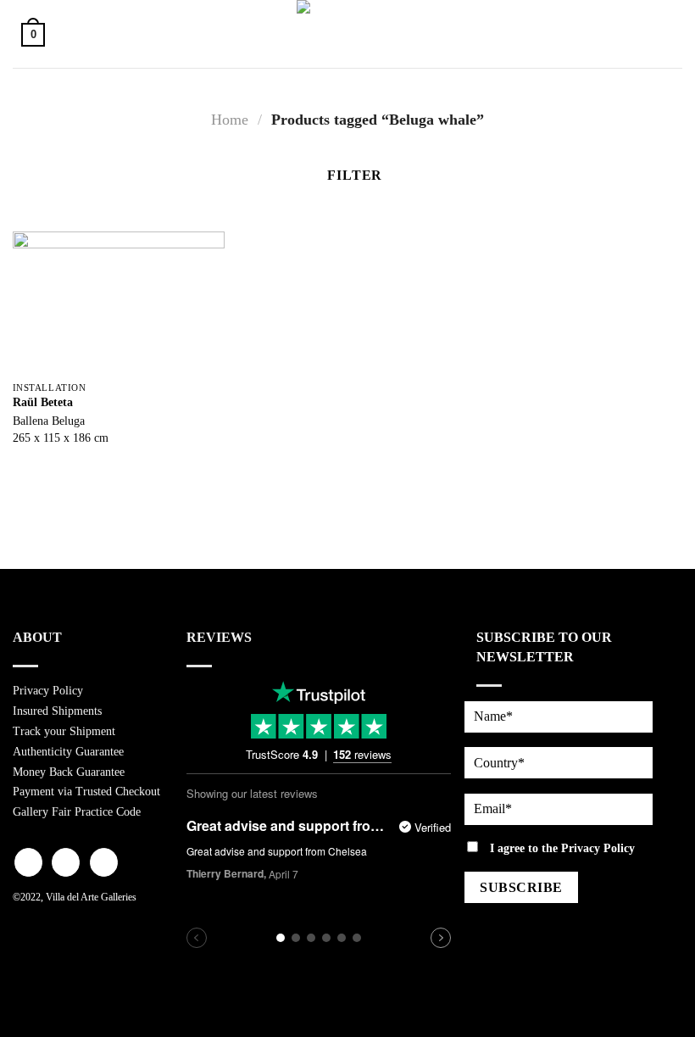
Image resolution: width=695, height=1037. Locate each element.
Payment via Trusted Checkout (86, 791)
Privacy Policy (48, 690)
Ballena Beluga (49, 420)
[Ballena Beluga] (119, 302)
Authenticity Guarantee (68, 751)
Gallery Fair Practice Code (77, 812)
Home (229, 119)
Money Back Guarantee (69, 772)
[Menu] (663, 33)
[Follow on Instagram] (66, 862)
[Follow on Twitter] (104, 862)
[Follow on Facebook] (28, 862)
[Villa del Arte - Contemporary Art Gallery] (347, 34)
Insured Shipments (57, 711)
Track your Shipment (64, 731)
